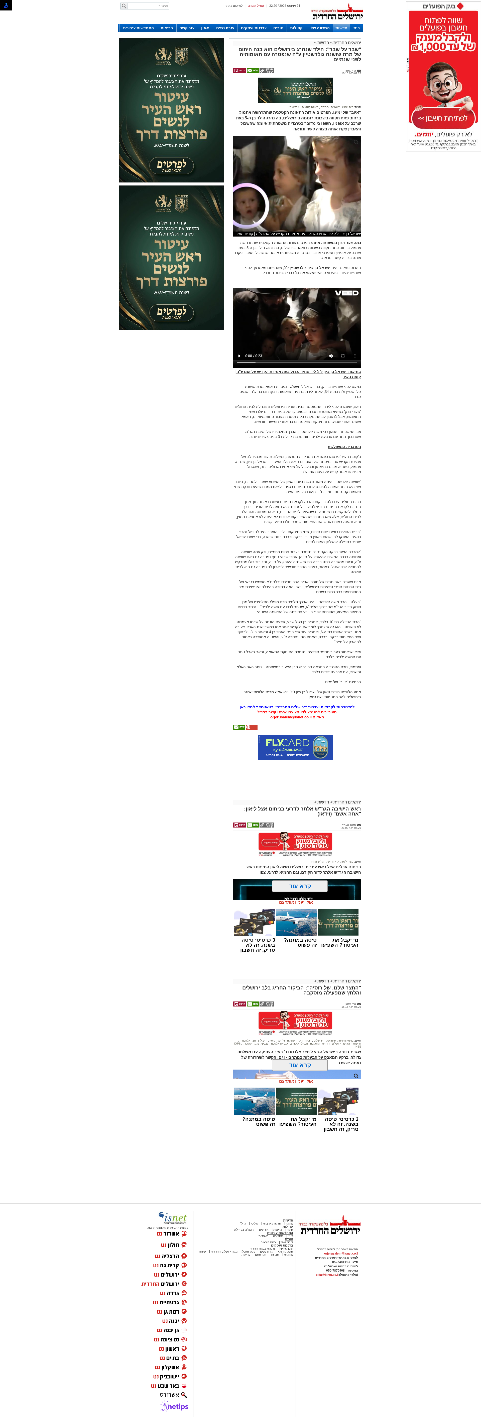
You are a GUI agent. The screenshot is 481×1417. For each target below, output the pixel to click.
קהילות (296, 28)
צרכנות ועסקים (254, 28)
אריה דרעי (333, 861)
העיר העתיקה (294, 1040)
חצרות (275, 1254)
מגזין (205, 28)
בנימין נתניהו (345, 1040)
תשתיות (263, 1236)
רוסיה (307, 1040)
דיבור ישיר (287, 1242)
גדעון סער (330, 1040)
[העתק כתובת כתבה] (266, 72)
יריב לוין (262, 1040)
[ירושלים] (337, 23)
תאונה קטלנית (309, 107)
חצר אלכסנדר (247, 1040)
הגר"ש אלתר (317, 861)
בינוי (290, 1236)
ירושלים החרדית (346, 43)
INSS (358, 1046)
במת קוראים (268, 1242)
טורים (278, 28)
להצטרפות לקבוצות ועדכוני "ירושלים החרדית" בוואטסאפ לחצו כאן (297, 707)
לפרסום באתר (234, 6)
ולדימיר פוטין (277, 1040)
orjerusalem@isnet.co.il (291, 717)
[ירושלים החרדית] (329, 1238)
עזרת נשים (225, 28)
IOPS (237, 1043)
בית (356, 28)
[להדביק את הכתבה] (251, 728)
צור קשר (187, 28)
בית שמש (347, 107)
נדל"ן (242, 1223)
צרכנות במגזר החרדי (263, 1248)
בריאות (167, 28)
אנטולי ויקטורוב (298, 1043)
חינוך (290, 1230)
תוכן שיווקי (286, 1248)
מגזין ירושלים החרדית (224, 1251)
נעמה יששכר (251, 1043)
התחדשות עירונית (138, 28)
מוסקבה (314, 1043)
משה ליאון (347, 861)
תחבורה (278, 1236)
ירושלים (335, 107)
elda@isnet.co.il (327, 1275)
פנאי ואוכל (248, 1251)
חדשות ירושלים (351, 1043)
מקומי (289, 1223)
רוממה (324, 107)
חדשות (341, 28)
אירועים (264, 1230)
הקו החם (260, 1254)
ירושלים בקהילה (244, 1230)
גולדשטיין (294, 107)
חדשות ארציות (271, 1223)
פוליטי (254, 1223)
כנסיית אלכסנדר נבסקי (274, 1043)
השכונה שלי (319, 28)
